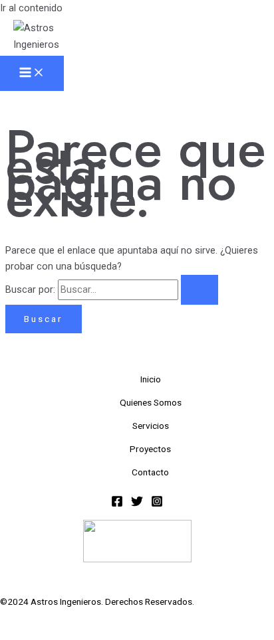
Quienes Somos (151, 402)
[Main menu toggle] (32, 73)
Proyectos (150, 448)
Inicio (150, 379)
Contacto (150, 472)
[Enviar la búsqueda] (199, 290)
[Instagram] (157, 504)
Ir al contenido (31, 8)
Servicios (150, 425)
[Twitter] (137, 504)
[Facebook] (117, 504)
